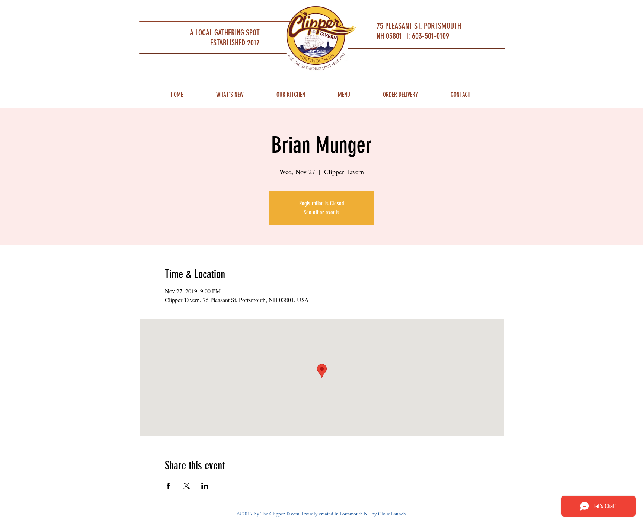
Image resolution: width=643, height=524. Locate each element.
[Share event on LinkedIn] (204, 486)
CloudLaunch (392, 513)
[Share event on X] (186, 486)
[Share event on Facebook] (168, 486)
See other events (321, 212)
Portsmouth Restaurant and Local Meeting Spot (195, 9)
